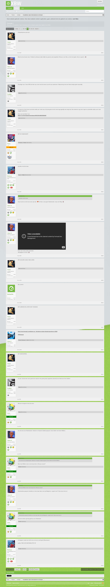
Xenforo (17, 583)
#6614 (102, 399)
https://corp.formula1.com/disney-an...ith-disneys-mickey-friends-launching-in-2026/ (37, 331)
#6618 (102, 508)
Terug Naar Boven (97, 583)
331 (27, 28)
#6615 (102, 426)
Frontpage (10, 8)
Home (92, 583)
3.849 (14, 274)
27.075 (14, 70)
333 (31, 28)
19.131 (14, 149)
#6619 (102, 535)
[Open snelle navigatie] (103, 15)
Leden (22, 8)
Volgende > (37, 28)
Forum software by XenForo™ (16, 585)
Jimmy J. (9, 341)
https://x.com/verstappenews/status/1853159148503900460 (32, 115)
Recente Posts (20, 11)
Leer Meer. (76, 19)
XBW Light (9, 583)
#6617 (102, 481)
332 (29, 28)
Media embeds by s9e (32, 585)
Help (88, 583)
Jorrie (19, 118)
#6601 (102, 52)
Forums (16, 8)
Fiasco (8, 143)
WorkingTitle (10, 294)
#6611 (102, 327)
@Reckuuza (21, 334)
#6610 (102, 302)
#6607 (102, 219)
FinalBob (9, 94)
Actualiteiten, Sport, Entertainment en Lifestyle (24, 25)
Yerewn (9, 42)
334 (33, 28)
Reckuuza (20, 142)
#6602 (102, 80)
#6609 (102, 280)
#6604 (102, 129)
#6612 (102, 349)
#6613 (102, 374)
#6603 (102, 105)
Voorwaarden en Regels (93, 585)
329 (23, 28)
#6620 (102, 565)
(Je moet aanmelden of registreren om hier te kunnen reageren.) (92, 569)
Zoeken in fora (12, 11)
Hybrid (43, 25)
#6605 (102, 162)
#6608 (102, 255)
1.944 (14, 392)
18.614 (14, 419)
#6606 (102, 191)
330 (25, 28)
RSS (102, 583)
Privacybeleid (101, 585)
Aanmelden (100, 1)
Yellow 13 (9, 66)
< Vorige (16, 28)
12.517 (14, 180)
